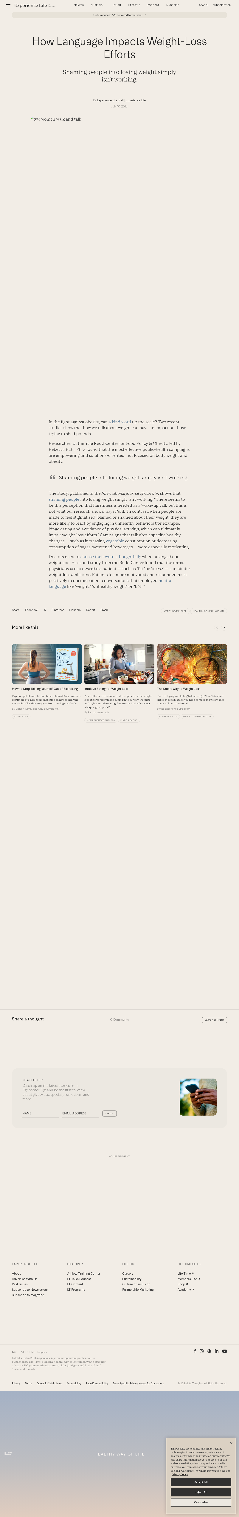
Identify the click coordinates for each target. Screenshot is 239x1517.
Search (204, 5)
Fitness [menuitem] (79, 5)
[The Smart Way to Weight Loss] (192, 677)
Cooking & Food (168, 716)
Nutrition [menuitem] (98, 5)
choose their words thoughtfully (110, 556)
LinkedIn (75, 610)
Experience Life (136, 100)
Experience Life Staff (110, 100)
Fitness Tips (21, 716)
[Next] (224, 628)
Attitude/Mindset (175, 611)
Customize (201, 1502)
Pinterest (58, 610)
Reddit (90, 610)
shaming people (64, 499)
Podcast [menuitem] (153, 5)
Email (104, 610)
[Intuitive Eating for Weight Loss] (119, 679)
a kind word (120, 422)
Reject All (201, 1492)
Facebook (31, 610)
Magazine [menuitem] (172, 5)
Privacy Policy (180, 1474)
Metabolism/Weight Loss (101, 720)
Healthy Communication (208, 611)
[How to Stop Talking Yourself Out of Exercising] (47, 677)
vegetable (115, 541)
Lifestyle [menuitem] (134, 5)
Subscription (222, 5)
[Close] (231, 1443)
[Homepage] (35, 5)
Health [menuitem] (116, 5)
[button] (8, 5)
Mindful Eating (129, 720)
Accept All (201, 1482)
